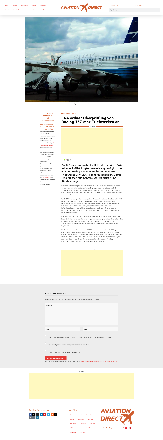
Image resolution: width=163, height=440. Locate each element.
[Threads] (55, 414)
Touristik (7, 10)
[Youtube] (44, 414)
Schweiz (34, 5)
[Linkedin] (41, 414)
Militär (44, 10)
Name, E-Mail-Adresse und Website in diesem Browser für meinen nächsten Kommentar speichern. (79, 337)
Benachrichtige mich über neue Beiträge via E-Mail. (64, 352)
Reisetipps (36, 10)
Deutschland (24, 5)
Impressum (79, 428)
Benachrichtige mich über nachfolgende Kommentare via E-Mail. (68, 345)
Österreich (15, 5)
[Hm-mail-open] (34, 417)
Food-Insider (16, 10)
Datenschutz (73, 432)
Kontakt (88, 428)
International (43, 5)
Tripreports (27, 10)
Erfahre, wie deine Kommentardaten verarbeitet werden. (99, 361)
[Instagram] (37, 414)
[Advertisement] (92, 141)
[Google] (30, 417)
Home (6, 5)
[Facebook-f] (30, 414)
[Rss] (52, 414)
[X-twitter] (34, 414)
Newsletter (83, 432)
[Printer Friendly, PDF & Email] (66, 160)
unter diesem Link (47, 177)
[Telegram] (48, 414)
